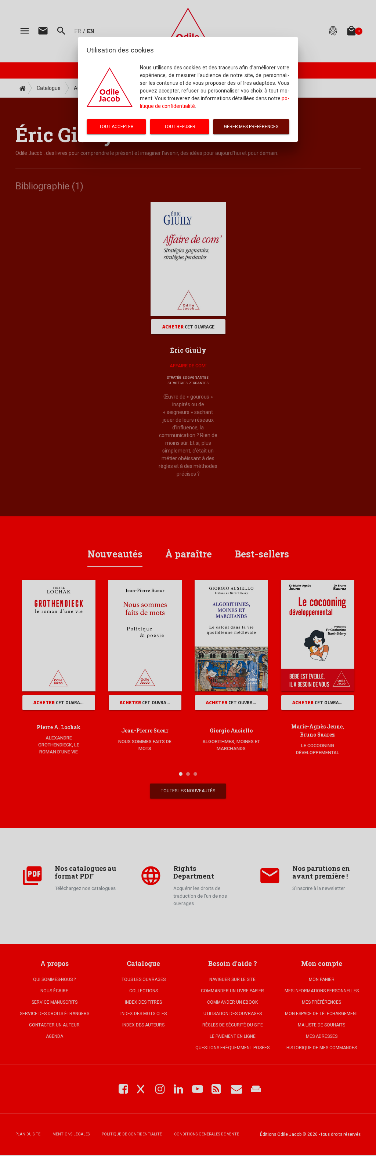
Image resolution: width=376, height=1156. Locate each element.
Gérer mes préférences (251, 126)
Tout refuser (179, 126)
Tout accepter (116, 126)
